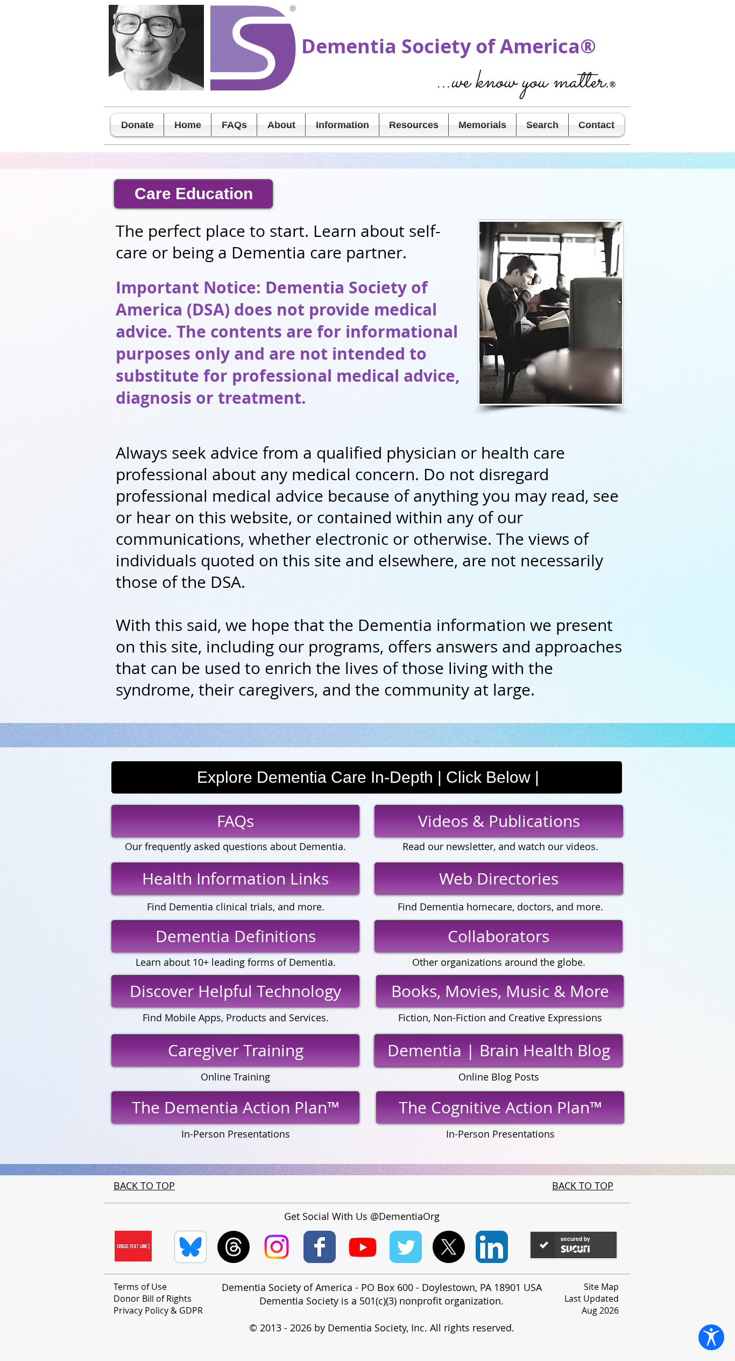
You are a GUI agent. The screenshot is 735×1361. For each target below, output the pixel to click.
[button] (281, 125)
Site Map (601, 1287)
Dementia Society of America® (448, 46)
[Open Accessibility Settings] (711, 1337)
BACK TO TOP (144, 1185)
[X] (449, 1247)
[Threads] (233, 1247)
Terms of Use (140, 1287)
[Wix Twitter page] (406, 1247)
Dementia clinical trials (221, 906)
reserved (492, 1327)
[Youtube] (363, 1247)
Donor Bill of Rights (153, 1298)
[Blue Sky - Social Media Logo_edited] (190, 1247)
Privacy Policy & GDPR (158, 1310)
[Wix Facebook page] (319, 1247)
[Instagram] (276, 1247)
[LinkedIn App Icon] (492, 1247)
